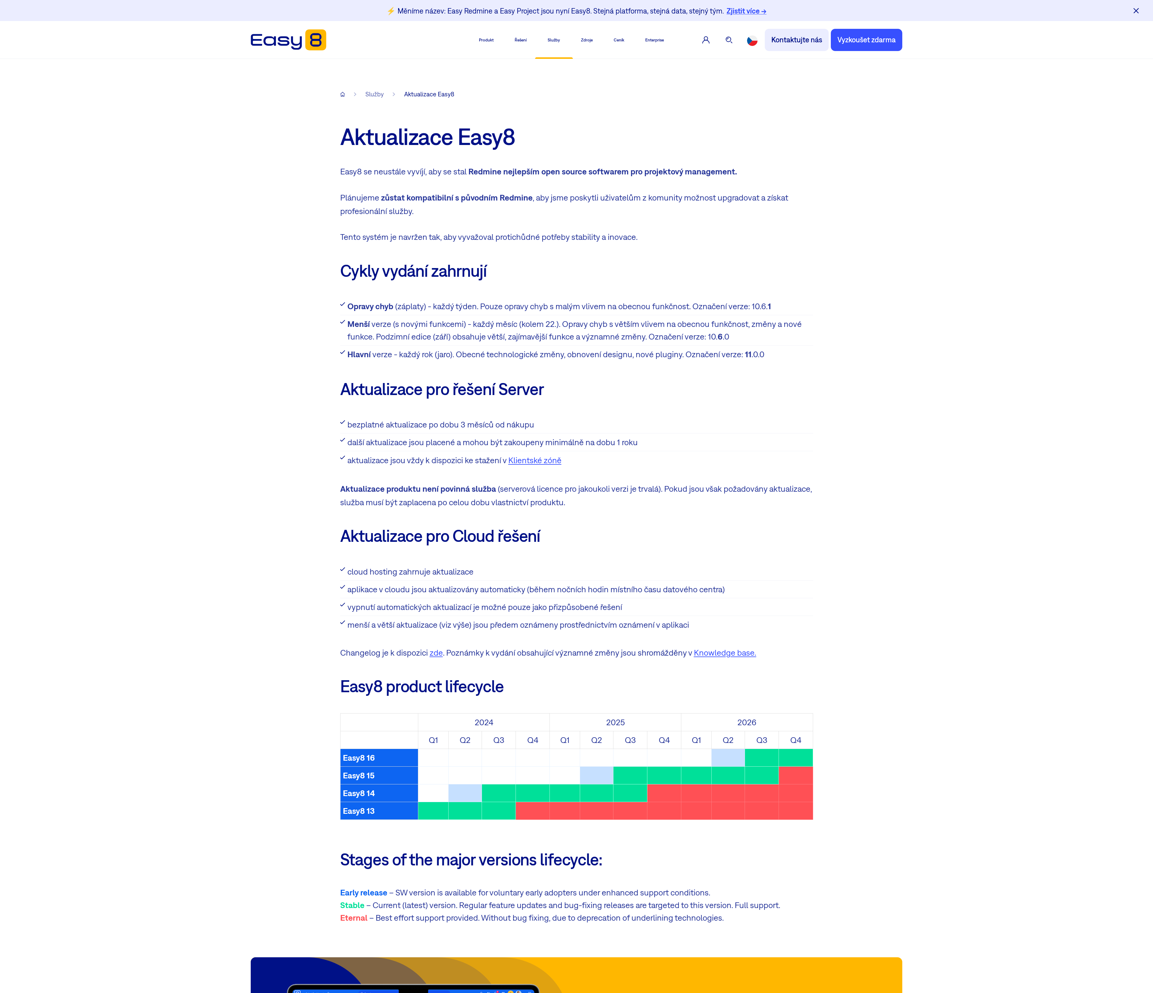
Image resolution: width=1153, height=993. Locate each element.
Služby (554, 40)
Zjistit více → (747, 11)
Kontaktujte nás (796, 39)
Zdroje (587, 40)
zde (436, 652)
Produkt (486, 40)
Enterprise (654, 40)
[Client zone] (705, 39)
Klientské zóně (534, 460)
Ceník (619, 40)
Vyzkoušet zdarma (866, 39)
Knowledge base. (725, 652)
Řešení (521, 40)
